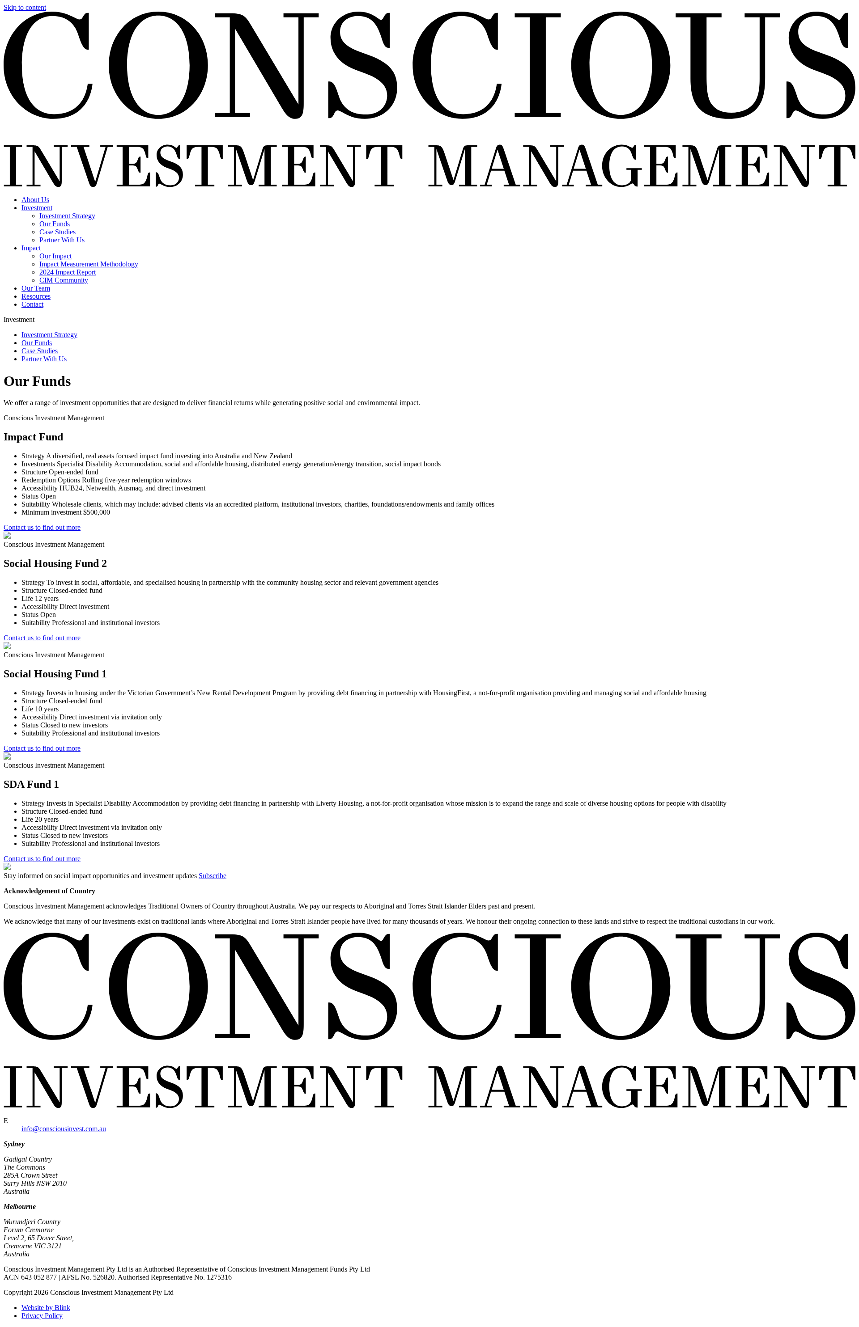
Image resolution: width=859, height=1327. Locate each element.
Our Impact (55, 256)
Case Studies (57, 232)
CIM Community (63, 280)
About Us (35, 199)
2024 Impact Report (67, 272)
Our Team (35, 288)
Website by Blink (45, 1307)
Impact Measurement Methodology (88, 264)
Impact (31, 248)
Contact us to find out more (42, 527)
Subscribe (212, 875)
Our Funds (54, 224)
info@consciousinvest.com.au (63, 1129)
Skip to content (25, 7)
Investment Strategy (67, 216)
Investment (36, 207)
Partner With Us (62, 240)
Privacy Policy (42, 1315)
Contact (32, 304)
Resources (36, 296)
